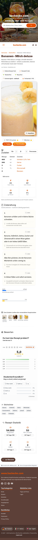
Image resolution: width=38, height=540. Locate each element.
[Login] (36, 45)
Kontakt (3, 513)
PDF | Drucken (11, 140)
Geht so (20, 384)
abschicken (29, 347)
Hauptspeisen (5, 502)
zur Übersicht (9, 460)
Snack (4, 413)
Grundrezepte (5, 500)
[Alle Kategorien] (4, 45)
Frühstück (11, 413)
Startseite (4, 53)
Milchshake (26, 407)
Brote (2, 492)
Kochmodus (20, 144)
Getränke (3, 497)
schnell (22, 410)
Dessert (3, 494)
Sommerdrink (6, 410)
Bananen (20, 171)
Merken (27, 140)
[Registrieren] (33, 45)
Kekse (3, 505)
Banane (4, 407)
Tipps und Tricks (24, 492)
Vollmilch (11, 407)
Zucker (19, 165)
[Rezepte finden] (31, 25)
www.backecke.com (12, 473)
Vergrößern (31, 133)
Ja (28, 384)
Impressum (4, 516)
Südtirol (15, 410)
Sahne (19, 162)
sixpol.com (19, 535)
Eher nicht (10, 384)
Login (21, 494)
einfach (29, 410)
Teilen (8, 144)
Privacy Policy (5, 519)
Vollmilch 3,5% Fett (23, 159)
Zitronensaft (21, 168)
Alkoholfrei (12, 53)
